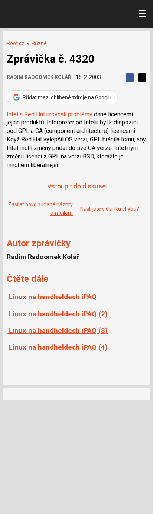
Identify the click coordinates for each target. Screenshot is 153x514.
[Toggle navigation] (142, 14)
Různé (39, 43)
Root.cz (16, 43)
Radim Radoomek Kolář (39, 77)
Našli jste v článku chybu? (109, 209)
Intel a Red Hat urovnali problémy (49, 114)
